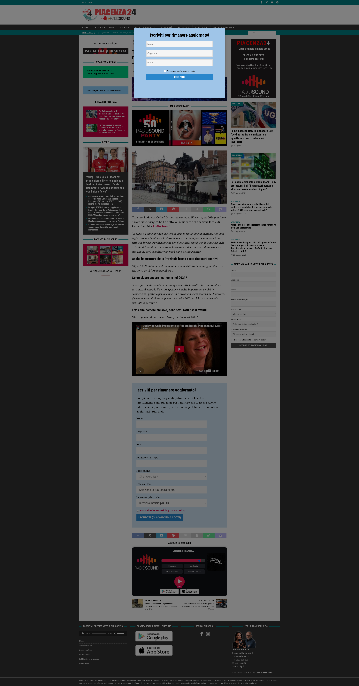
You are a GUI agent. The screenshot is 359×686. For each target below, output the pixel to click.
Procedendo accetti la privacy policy (181, 71)
